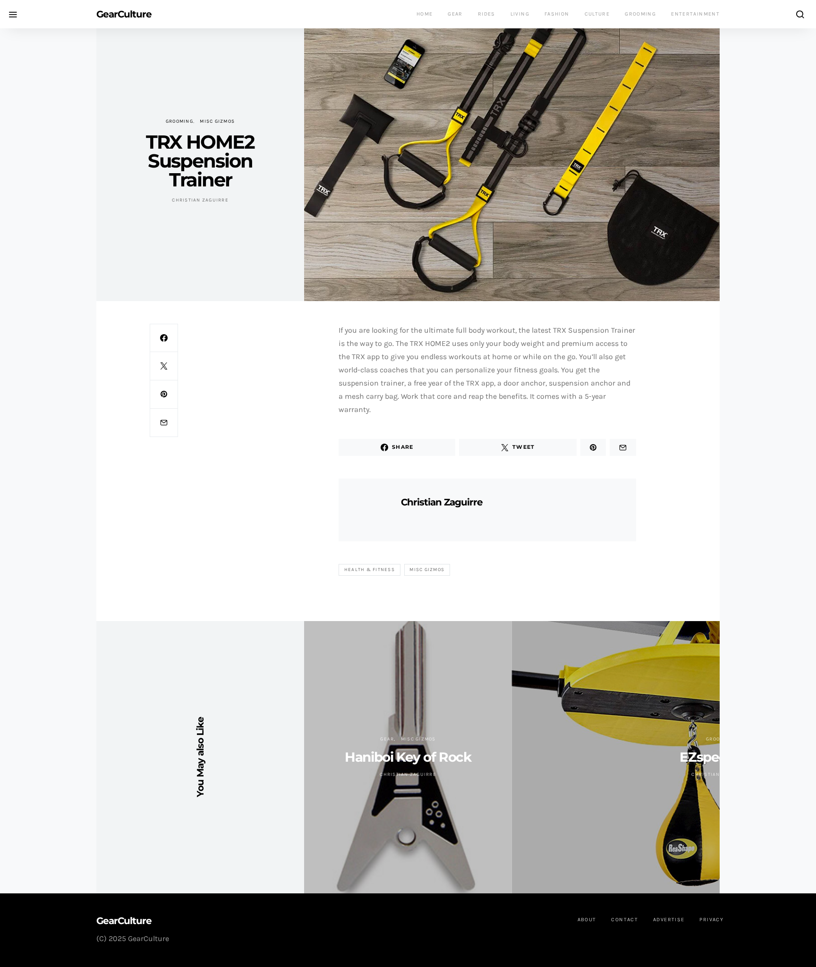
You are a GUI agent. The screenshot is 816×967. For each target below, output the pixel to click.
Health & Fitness (369, 569)
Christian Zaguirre (200, 200)
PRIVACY (711, 920)
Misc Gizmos (217, 121)
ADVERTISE (668, 920)
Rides (486, 14)
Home (424, 14)
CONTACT (624, 920)
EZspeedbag (719, 757)
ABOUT (587, 920)
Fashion (557, 14)
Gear (455, 14)
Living (519, 14)
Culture (597, 14)
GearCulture (124, 14)
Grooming (640, 14)
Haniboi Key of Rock (408, 757)
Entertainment (695, 14)
